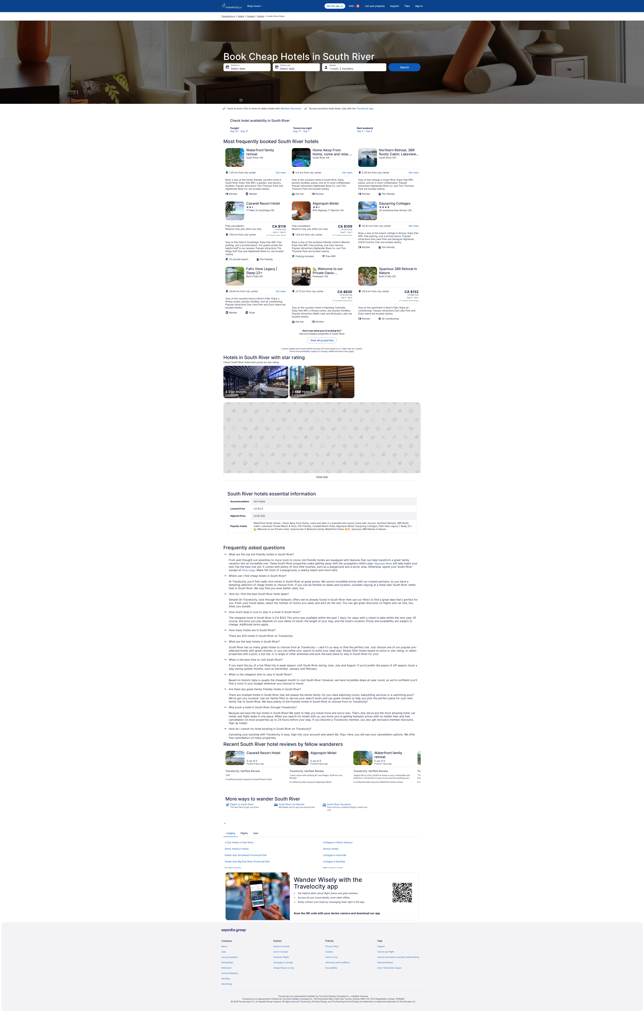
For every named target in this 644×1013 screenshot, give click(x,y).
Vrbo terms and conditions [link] (337, 962)
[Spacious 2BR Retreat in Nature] (388, 295)
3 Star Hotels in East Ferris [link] (239, 842)
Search (404, 67)
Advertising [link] (226, 984)
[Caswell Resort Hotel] (255, 231)
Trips (407, 6)
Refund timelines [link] (385, 962)
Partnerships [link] (227, 962)
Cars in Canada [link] (280, 951)
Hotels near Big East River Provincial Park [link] (247, 861)
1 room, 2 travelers (341, 68)
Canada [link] (250, 16)
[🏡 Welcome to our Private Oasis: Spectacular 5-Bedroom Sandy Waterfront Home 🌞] (322, 295)
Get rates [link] (281, 172)
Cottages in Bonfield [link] (334, 861)
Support (394, 6)
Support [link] (381, 946)
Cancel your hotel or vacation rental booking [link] (398, 957)
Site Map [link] (225, 978)
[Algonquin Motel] (322, 231)
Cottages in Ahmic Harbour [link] (338, 842)
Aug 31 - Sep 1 (301, 131)
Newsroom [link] (226, 968)
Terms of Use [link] (331, 957)
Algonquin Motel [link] (383, 563)
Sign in (419, 6)
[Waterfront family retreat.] (255, 171)
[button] (322, 823)
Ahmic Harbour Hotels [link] (237, 848)
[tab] (230, 833)
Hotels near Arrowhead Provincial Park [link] (246, 855)
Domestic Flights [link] (281, 957)
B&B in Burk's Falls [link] (333, 867)
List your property (375, 6)
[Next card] (416, 768)
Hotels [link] (241, 16)
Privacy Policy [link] (332, 946)
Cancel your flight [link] (385, 951)
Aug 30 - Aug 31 (239, 131)
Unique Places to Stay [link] (283, 968)
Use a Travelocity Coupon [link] (389, 968)
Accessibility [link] (331, 968)
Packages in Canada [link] (283, 962)
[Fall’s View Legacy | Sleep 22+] (255, 295)
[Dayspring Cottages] (388, 231)
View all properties (322, 340)
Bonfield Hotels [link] (233, 867)
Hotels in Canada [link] (281, 946)
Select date (238, 68)
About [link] (224, 946)
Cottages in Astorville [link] (334, 855)
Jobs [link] (223, 951)
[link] (249, 807)
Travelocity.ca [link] (228, 16)
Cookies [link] (329, 951)
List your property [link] (229, 957)
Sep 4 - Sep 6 (364, 131)
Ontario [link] (260, 16)
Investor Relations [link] (229, 973)
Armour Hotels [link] (330, 848)
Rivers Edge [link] (248, 570)
